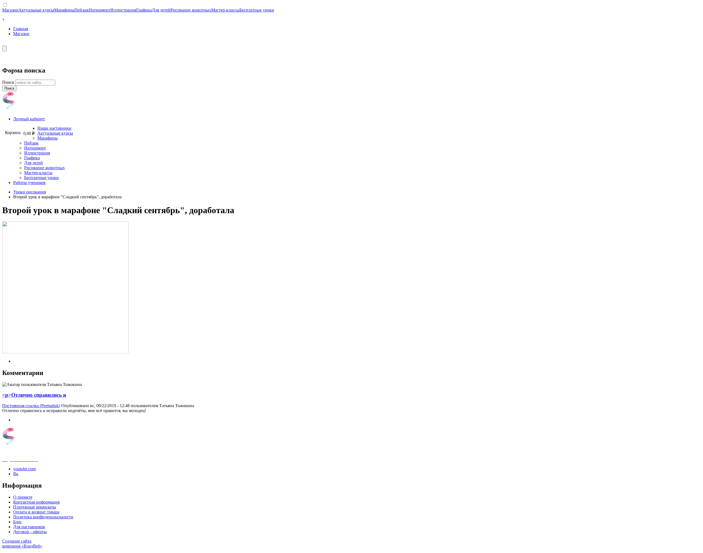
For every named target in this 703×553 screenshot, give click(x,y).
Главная (20, 28)
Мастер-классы (225, 10)
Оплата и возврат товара (36, 512)
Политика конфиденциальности (43, 517)
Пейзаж (81, 10)
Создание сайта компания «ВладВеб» (22, 543)
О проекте (22, 497)
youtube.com (24, 468)
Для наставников (29, 526)
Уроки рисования (29, 192)
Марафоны (64, 10)
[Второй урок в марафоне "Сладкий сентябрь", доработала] (65, 351)
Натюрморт (99, 10)
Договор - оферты (30, 531)
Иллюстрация (123, 10)
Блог (17, 521)
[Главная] (27, 109)
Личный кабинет (29, 118)
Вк (15, 473)
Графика (144, 10)
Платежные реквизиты (34, 507)
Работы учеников (29, 182)
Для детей (161, 10)
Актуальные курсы (36, 10)
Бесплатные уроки (256, 10)
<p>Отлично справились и (34, 395)
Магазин (10, 10)
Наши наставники (54, 128)
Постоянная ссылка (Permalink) (31, 405)
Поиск (8, 82)
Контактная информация (36, 502)
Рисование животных (191, 10)
